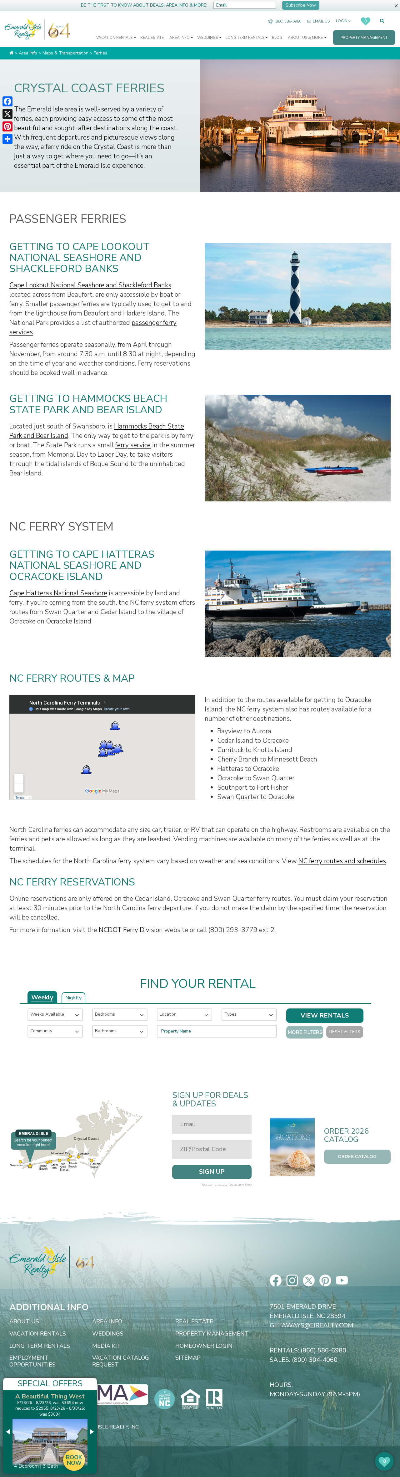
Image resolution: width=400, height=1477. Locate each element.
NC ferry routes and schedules (342, 861)
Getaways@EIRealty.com (311, 1325)
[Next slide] (91, 1432)
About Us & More (306, 37)
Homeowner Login (203, 1346)
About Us (24, 1321)
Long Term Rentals (245, 37)
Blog (277, 37)
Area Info (180, 37)
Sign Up (212, 1171)
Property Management (364, 37)
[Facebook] (7, 101)
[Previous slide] (8, 1432)
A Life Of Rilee (50, 1396)
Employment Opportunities (32, 1361)
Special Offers (50, 1383)
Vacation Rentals (114, 37)
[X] (7, 114)
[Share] (7, 139)
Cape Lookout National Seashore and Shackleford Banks (90, 285)
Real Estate (152, 37)
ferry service (133, 445)
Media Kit (106, 1346)
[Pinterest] (7, 126)
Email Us (321, 21)
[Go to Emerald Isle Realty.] (11, 53)
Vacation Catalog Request (120, 1361)
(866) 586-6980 (287, 21)
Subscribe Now (301, 5)
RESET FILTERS (344, 1032)
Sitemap (188, 1358)
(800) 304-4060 (315, 1360)
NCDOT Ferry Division (131, 930)
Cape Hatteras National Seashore (58, 593)
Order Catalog (357, 1157)
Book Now (74, 1454)
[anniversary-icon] (57, 29)
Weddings (208, 37)
